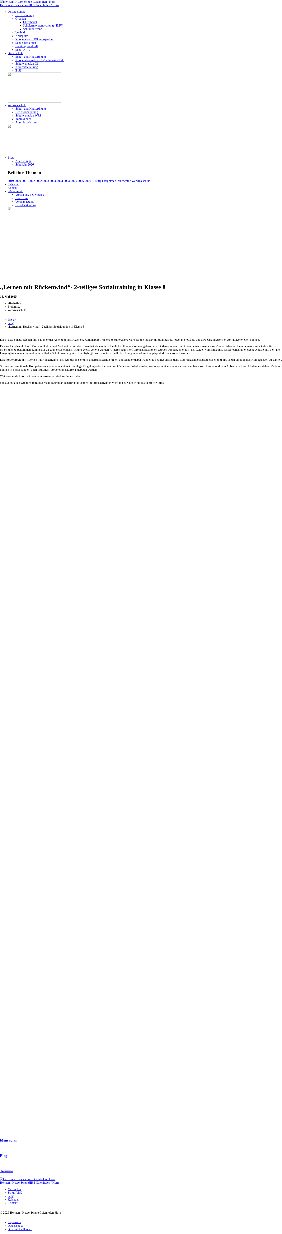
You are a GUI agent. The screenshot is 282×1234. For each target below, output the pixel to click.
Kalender (13, 184)
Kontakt (12, 187)
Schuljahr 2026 (24, 164)
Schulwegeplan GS (27, 63)
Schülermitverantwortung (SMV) (43, 25)
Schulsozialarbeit (25, 42)
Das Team (21, 198)
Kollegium (21, 35)
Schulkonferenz (32, 29)
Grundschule (15, 53)
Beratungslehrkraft (26, 46)
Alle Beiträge (23, 161)
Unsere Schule (16, 11)
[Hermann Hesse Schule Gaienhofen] (12, 319)
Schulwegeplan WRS (28, 115)
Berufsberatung (24, 15)
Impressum (14, 1222)
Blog (11, 157)
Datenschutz (15, 1225)
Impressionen (23, 119)
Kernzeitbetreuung (26, 67)
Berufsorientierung (26, 112)
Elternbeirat (30, 22)
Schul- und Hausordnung (30, 56)
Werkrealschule (17, 105)
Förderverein (15, 191)
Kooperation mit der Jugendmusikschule (39, 60)
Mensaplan (14, 1189)
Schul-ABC (22, 49)
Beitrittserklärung (25, 205)
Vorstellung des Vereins (29, 194)
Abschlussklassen (26, 122)
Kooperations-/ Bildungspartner (34, 39)
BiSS (18, 70)
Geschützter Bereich (20, 1229)
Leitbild (20, 32)
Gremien (20, 18)
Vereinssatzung (24, 201)
